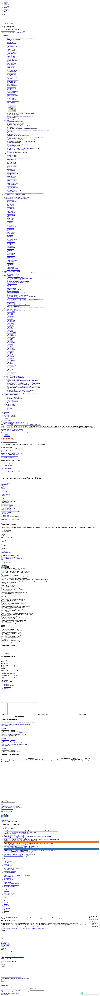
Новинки (6, 412)
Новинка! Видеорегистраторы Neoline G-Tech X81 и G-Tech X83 (24, 425)
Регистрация (7, 15)
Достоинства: (4, 702)
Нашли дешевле (14, 557)
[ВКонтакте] (1, 567)
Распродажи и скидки (9, 415)
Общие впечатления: (43, 714)
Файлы (2, 513)
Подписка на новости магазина (9, 442)
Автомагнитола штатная (10, 866)
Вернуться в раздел (6, 499)
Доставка (6, 4)
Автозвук (6, 864)
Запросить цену (14, 993)
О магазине (7, 7)
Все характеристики (6, 530)
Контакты (6, 10)
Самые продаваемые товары (8, 827)
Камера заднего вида (9, 872)
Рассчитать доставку (18, 558)
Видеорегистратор (9, 869)
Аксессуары (4, 508)
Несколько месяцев (9, 685)
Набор (2, 502)
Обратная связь (5, 942)
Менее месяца (7, 687)
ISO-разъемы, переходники (11, 861)
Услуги (6, 3)
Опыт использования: (6, 681)
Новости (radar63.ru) (6, 420)
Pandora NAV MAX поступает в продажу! (18, 423)
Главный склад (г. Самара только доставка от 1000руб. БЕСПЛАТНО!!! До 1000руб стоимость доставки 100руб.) (31, 760)
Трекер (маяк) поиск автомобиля (12, 883)
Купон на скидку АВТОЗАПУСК (15, 430)
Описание (3, 505)
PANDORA (7, 436)
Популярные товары (9, 414)
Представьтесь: (83, 714)
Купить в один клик (18, 980)
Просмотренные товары (7, 828)
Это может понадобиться (10, 886)
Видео (2, 515)
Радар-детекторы (8, 880)
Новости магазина (7, 447)
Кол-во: (3, 953)
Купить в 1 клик (15, 555)
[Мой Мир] (6, 567)
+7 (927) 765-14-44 (5, 944)
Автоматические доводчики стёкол (13, 868)
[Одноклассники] (4, 567)
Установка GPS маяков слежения (9, 456)
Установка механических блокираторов (11, 453)
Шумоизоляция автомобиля (11, 885)
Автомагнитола (8, 865)
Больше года (7, 688)
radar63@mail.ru (93, 919)
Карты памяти (7, 873)
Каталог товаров (5, 35)
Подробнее (3, 728)
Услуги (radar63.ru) (6, 450)
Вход (5, 14)
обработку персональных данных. (19, 978)
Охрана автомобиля (9, 876)
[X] (8, 567)
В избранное (4, 731)
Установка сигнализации (7, 458)
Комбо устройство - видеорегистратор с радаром (17, 875)
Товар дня (6, 418)
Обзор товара (4, 501)
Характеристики (5, 506)
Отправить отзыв (19, 716)
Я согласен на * (15, 978)
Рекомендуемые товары (10, 416)
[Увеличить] (11, 516)
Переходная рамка (8, 879)
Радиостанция (7, 882)
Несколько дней (8, 684)
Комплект (3, 504)
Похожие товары (5, 511)
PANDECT (7, 434)
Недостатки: (4, 714)
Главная (6, 2)
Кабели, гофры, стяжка (10, 871)
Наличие (3, 512)
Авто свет (6, 862)
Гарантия (6, 6)
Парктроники (7, 878)
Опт (5, 11)
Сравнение (12, 730)
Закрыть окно (19, 32)
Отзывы (6, 9)
